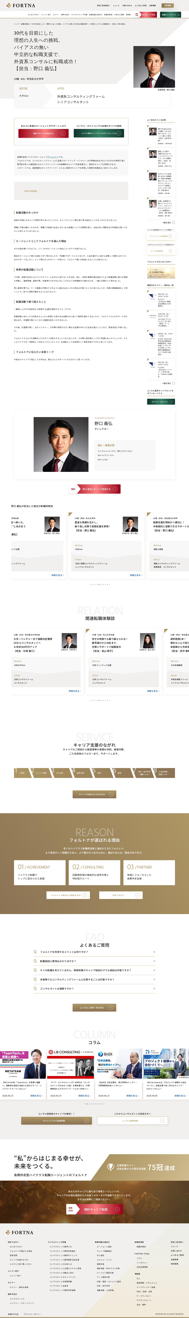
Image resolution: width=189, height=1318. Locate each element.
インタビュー (142, 1262)
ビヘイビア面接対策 (105, 1272)
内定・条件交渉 (103, 1285)
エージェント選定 (104, 1246)
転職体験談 (25, 24)
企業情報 (152, 5)
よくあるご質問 (140, 5)
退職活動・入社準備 (105, 1290)
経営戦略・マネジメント (147, 1282)
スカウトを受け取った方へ (21, 1264)
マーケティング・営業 (146, 1287)
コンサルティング (17, 1298)
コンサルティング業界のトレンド (63, 1255)
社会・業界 (141, 1304)
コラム (139, 1258)
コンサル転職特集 (156, 251)
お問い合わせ (127, 5)
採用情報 (167, 5)
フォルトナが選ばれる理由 (21, 1251)
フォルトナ (54, 157)
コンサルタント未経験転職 (61, 1281)
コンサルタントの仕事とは (61, 1264)
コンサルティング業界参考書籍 (63, 1290)
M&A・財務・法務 (144, 1291)
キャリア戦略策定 (104, 1251)
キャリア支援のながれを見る (92, 794)
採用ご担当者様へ (103, 5)
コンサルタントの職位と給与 (62, 1272)
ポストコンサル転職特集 (159, 236)
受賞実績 (13, 1255)
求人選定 (100, 1255)
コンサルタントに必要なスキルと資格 (65, 1268)
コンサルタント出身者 (59, 1285)
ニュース (116, 5)
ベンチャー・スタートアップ (22, 1303)
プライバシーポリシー (32, 1314)
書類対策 (100, 1264)
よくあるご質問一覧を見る (92, 1007)
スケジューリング (104, 1259)
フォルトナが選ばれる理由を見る (66, 895)
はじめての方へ (16, 1246)
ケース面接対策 (103, 1277)
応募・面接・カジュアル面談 (109, 1281)
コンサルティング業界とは (61, 1246)
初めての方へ (118, 895)
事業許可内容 (13, 1314)
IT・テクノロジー (144, 1296)
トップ (16, 24)
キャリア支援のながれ (19, 1259)
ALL (138, 1278)
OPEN (33, 191)
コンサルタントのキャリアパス (63, 1277)
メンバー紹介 (15, 1275)
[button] (90, 584)
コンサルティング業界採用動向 (63, 1251)
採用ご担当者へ (177, 1242)
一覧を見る (166, 222)
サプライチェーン (144, 1300)
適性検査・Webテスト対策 (108, 1268)
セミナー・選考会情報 (19, 1287)
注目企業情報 (142, 1267)
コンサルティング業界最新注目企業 (64, 1259)
